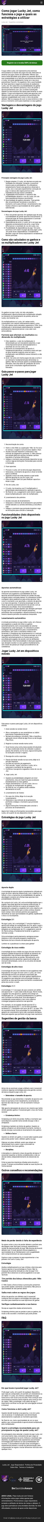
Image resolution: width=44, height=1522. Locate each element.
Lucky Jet (4, 22)
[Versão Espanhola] (9, 43)
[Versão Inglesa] (14, 43)
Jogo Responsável (17, 1465)
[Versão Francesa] (19, 43)
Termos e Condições (26, 1467)
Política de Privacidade (33, 1465)
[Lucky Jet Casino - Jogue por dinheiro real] (4, 2)
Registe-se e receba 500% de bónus (22, 63)
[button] (41, 2)
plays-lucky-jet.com (34, 1518)
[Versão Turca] (9, 47)
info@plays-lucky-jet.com (16, 1518)
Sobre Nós (14, 1467)
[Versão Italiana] (3, 43)
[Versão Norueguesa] (30, 43)
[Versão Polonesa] (3, 47)
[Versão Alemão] (25, 43)
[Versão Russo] (35, 43)
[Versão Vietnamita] (19, 47)
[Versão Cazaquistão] (14, 47)
